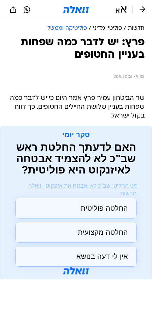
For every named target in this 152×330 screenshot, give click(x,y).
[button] (121, 9)
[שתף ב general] (13, 9)
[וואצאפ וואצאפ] (26, 9)
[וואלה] (76, 9)
